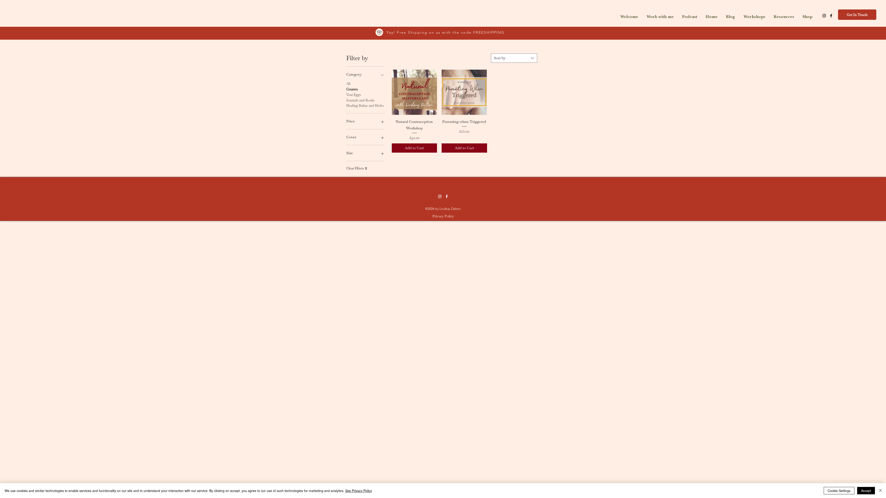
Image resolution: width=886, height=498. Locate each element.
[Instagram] (824, 15)
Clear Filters (356, 168)
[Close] (880, 490)
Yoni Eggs (353, 95)
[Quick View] (414, 92)
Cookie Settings (839, 490)
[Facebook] (831, 15)
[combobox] (514, 58)
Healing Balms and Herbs (365, 106)
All (348, 84)
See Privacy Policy (358, 490)
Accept (866, 490)
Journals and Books (360, 100)
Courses (352, 89)
